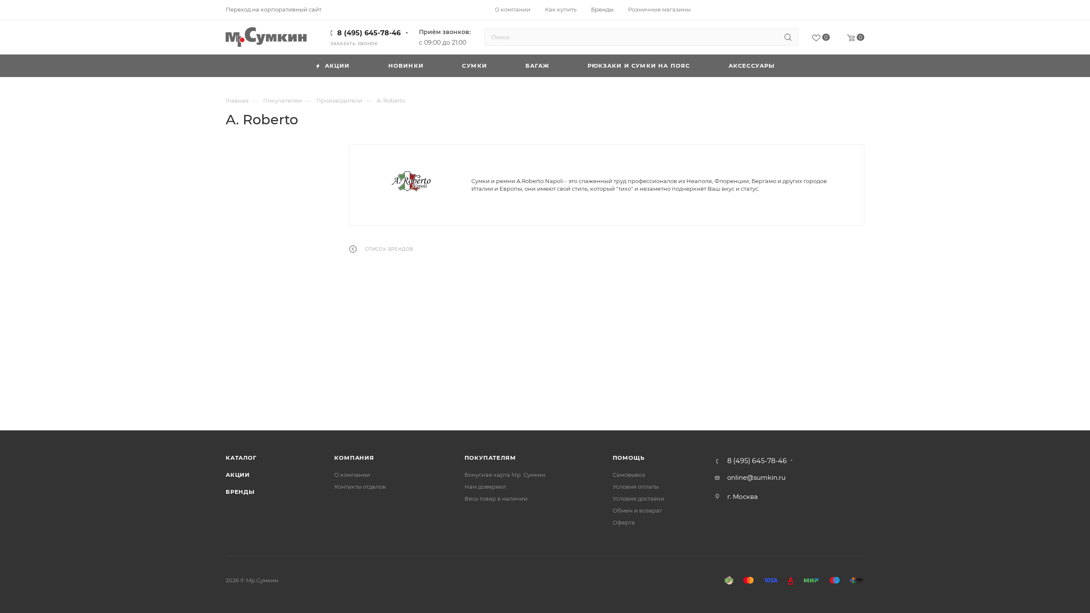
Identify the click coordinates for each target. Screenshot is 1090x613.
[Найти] (787, 37)
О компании (352, 474)
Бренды (240, 491)
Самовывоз (629, 474)
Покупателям (490, 457)
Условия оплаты (636, 486)
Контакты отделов (360, 486)
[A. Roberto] (410, 181)
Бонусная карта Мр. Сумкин (505, 474)
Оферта (624, 522)
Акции (238, 474)
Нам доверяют (485, 486)
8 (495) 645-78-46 (369, 33)
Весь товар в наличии (496, 498)
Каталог (241, 457)
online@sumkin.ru (756, 477)
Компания (354, 457)
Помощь (629, 457)
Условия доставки (638, 498)
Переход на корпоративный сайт (273, 9)
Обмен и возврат (637, 510)
